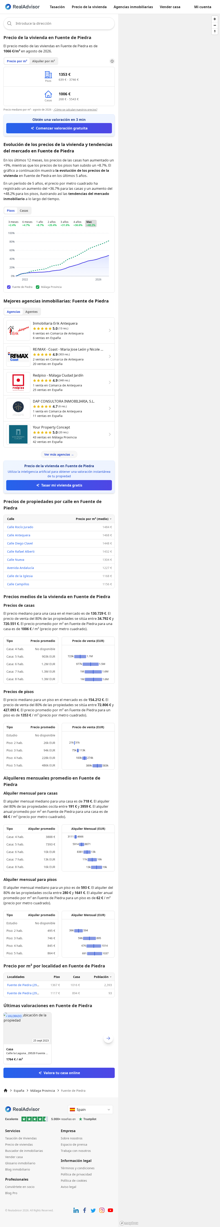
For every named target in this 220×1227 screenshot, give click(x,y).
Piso (57, 977)
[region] (169, 620)
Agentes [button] (31, 312)
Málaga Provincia (42, 1091)
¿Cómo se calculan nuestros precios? (75, 109)
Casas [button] (24, 210)
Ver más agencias (59, 454)
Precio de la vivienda (89, 7)
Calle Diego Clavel (20, 543)
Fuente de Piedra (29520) (25, 985)
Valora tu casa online (62, 1072)
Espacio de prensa (74, 1144)
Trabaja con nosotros (76, 1151)
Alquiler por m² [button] (43, 61)
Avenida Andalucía (20, 568)
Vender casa (170, 7)
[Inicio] (5, 1090)
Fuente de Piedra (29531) (25, 993)
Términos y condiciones (78, 1168)
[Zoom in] (215, 19)
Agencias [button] (13, 312)
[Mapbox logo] (128, 1223)
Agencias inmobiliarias (133, 7)
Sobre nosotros (71, 1138)
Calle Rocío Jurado (20, 527)
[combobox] (59, 23)
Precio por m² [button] (17, 61)
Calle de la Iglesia (20, 576)
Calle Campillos (18, 584)
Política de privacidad (76, 1174)
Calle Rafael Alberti (21, 551)
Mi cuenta (202, 7)
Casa (76, 977)
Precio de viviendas (19, 1144)
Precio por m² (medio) (92, 519)
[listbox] (59, 1038)
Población (101, 977)
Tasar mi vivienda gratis (61, 485)
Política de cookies (74, 1180)
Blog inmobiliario (17, 1169)
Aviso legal (68, 1187)
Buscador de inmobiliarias (24, 1151)
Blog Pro (11, 1193)
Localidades (15, 977)
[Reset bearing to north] (215, 31)
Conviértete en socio (19, 1187)
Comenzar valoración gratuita (62, 128)
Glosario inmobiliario (20, 1163)
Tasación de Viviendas (21, 1138)
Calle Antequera (18, 535)
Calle (10, 519)
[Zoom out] (215, 25)
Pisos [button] (11, 210)
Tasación (57, 7)
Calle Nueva (15, 560)
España (19, 1091)
